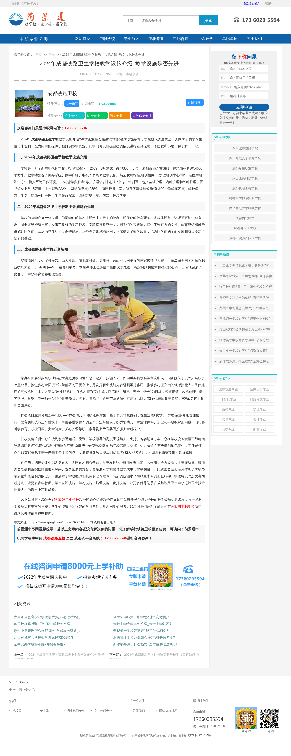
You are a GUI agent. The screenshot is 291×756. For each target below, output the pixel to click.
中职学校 (107, 39)
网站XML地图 (168, 710)
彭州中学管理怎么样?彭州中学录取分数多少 (47, 630)
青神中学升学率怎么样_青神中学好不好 (143, 623)
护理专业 (70, 115)
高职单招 (230, 39)
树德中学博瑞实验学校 (245, 198)
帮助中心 (271, 3)
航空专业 (259, 429)
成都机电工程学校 (245, 188)
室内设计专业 (259, 389)
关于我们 (254, 39)
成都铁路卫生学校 (65, 499)
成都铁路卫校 (62, 92)
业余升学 (205, 39)
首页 (38, 54)
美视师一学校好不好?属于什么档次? (140, 630)
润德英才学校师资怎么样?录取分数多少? (144, 637)
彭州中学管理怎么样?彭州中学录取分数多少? (251, 307)
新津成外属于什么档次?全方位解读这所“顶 (145, 644)
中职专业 (156, 39)
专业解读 (131, 39)
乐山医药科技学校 (245, 178)
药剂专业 (116, 115)
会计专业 (259, 419)
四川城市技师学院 (245, 148)
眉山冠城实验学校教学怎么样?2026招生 (44, 637)
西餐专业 (228, 409)
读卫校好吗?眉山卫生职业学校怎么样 (42, 623)
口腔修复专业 (142, 115)
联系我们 (139, 710)
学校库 (17, 710)
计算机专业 (228, 399)
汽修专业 (228, 419)
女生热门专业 (103, 710)
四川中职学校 (184, 506)
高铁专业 (228, 429)
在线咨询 (194, 102)
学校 (52, 54)
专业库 (44, 710)
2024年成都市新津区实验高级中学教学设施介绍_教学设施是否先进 (59, 656)
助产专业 (93, 115)
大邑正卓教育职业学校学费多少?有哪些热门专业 (253, 265)
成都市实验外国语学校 (245, 238)
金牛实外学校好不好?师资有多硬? (39, 644)
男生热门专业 (76, 710)
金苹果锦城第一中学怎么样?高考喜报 (141, 616)
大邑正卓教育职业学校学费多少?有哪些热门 (47, 616)
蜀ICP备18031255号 (199, 735)
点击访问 (71, 103)
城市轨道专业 (228, 389)
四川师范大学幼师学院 (245, 158)
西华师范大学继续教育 (245, 208)
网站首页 (82, 39)
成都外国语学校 (245, 228)
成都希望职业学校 (245, 168)
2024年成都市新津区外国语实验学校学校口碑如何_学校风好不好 (154, 656)
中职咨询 (180, 39)
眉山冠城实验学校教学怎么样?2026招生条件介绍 (254, 329)
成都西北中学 (245, 218)
